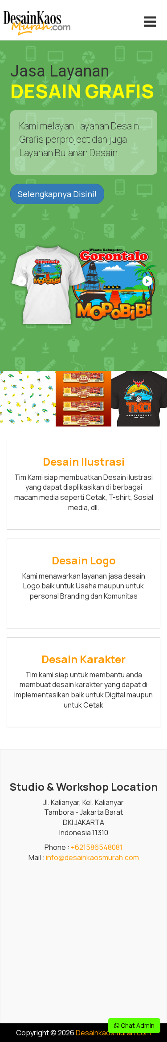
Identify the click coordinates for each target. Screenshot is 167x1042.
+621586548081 (96, 847)
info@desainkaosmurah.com (92, 857)
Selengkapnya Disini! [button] (57, 194)
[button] (147, 284)
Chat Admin (137, 1025)
